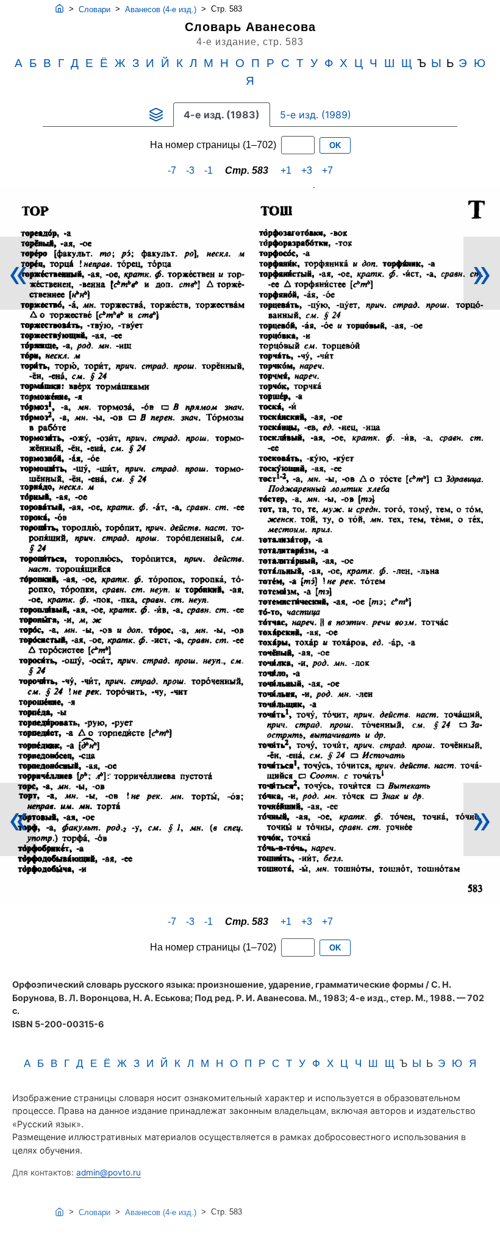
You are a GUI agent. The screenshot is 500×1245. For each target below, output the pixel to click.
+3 (306, 170)
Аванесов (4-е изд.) (161, 9)
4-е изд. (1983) (222, 115)
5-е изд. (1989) (315, 115)
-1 (208, 170)
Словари (94, 9)
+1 (285, 170)
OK (335, 145)
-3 (190, 170)
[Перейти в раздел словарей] (156, 114)
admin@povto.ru (108, 1172)
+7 (327, 170)
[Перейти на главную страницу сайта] (59, 9)
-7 (172, 170)
